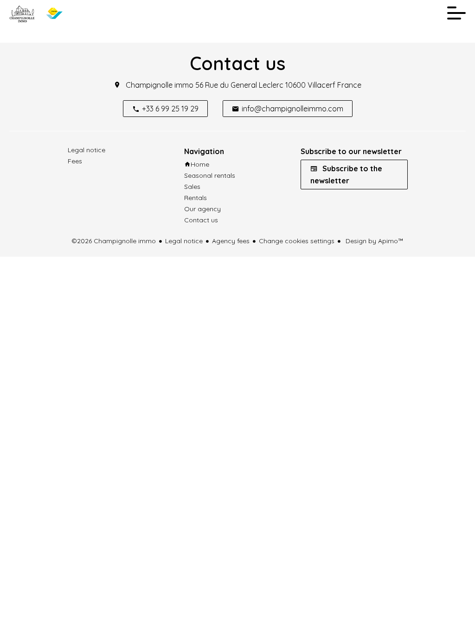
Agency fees (231, 241)
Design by (374, 241)
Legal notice (184, 241)
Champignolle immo (159, 85)
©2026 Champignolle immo (113, 241)
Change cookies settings (296, 241)
